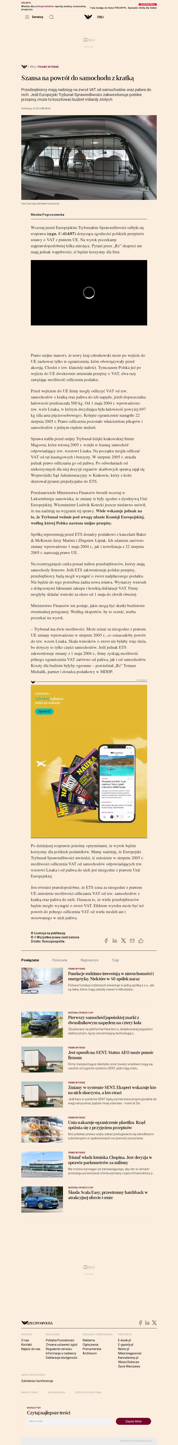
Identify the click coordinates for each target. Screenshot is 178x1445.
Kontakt (26, 1344)
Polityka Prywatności (60, 1340)
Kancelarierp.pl (128, 1357)
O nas (25, 1340)
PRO (100, 17)
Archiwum (90, 1353)
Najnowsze (90, 960)
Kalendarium (56, 1392)
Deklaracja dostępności (61, 1357)
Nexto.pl (123, 1349)
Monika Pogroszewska (47, 214)
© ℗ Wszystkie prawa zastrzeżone (55, 937)
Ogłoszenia (90, 1344)
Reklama (89, 1340)
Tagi (115, 960)
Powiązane (30, 960)
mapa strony (29, 1392)
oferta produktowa (88, 1392)
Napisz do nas (30, 1349)
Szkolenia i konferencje (37, 1381)
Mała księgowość (130, 1353)
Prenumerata (92, 1349)
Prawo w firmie (48, 66)
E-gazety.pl (125, 1344)
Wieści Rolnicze (128, 1362)
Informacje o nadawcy (61, 1353)
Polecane (60, 960)
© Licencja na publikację (48, 933)
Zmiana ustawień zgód (61, 1344)
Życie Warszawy (129, 1366)
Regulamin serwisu (59, 1349)
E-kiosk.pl (124, 1340)
